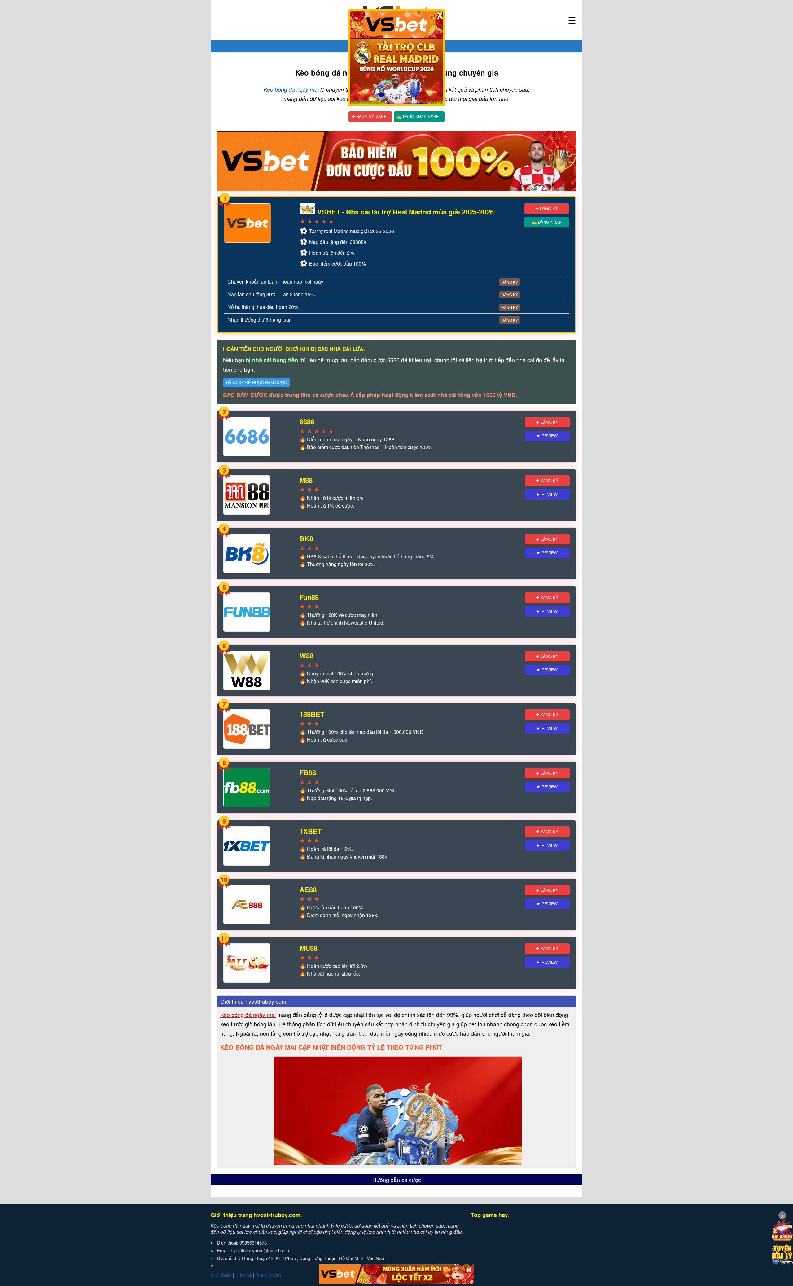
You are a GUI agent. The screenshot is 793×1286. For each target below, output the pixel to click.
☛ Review (547, 436)
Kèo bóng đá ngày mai (291, 89)
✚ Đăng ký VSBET (370, 116)
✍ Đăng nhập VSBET (419, 116)
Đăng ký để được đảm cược (256, 382)
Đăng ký (509, 281)
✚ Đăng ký (546, 208)
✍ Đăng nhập (547, 222)
